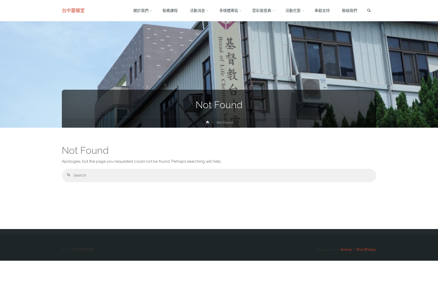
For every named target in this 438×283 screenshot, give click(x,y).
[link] (369, 11)
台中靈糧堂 (73, 10)
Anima (345, 249)
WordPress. (366, 249)
